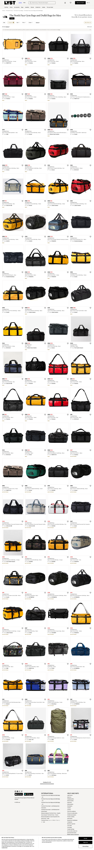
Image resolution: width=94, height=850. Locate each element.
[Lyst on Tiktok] (17, 791)
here (59, 29)
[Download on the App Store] (19, 794)
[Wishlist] (70, 2)
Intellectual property (71, 815)
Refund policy (70, 804)
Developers (69, 806)
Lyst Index (69, 825)
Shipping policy (70, 799)
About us (69, 797)
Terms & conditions (71, 811)
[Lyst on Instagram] (15, 791)
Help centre (69, 795)
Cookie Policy (4, 847)
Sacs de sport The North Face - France (49, 815)
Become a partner (71, 823)
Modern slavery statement (73, 834)
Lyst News (69, 827)
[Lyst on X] (19, 791)
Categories (69, 822)
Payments (69, 802)
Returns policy (70, 800)
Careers (69, 807)
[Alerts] (65, 2)
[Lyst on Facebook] (22, 791)
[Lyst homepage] (9, 3)
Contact (69, 809)
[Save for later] (22, 58)
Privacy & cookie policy (72, 813)
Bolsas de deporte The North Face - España (50, 813)
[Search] (30, 3)
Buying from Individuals (72, 820)
